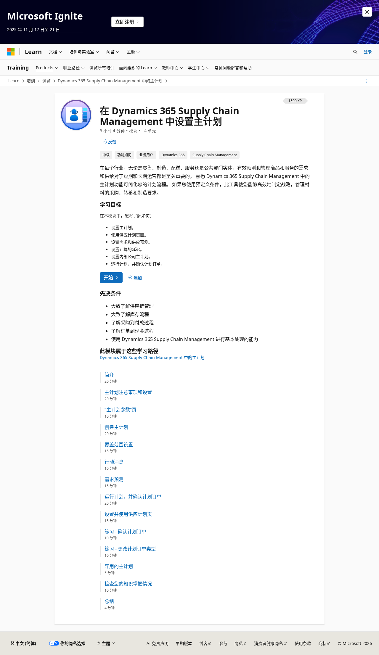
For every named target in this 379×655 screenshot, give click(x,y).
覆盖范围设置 (119, 445)
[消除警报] (367, 12)
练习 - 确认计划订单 (125, 532)
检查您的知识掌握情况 (128, 584)
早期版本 (184, 643)
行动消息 (114, 462)
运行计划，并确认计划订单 (133, 497)
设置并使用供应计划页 (128, 514)
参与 (223, 643)
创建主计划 (116, 427)
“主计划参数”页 (120, 410)
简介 (109, 375)
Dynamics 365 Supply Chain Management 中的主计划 (110, 80)
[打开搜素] (355, 51)
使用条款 (303, 643)
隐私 (239, 643)
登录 (368, 51)
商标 (322, 643)
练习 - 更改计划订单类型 (130, 549)
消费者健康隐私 (268, 643)
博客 (203, 643)
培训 (31, 80)
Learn (14, 80)
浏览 (46, 80)
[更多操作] (367, 81)
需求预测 (114, 479)
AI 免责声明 (157, 643)
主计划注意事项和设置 (128, 392)
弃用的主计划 (119, 566)
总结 (109, 601)
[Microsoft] (11, 52)
